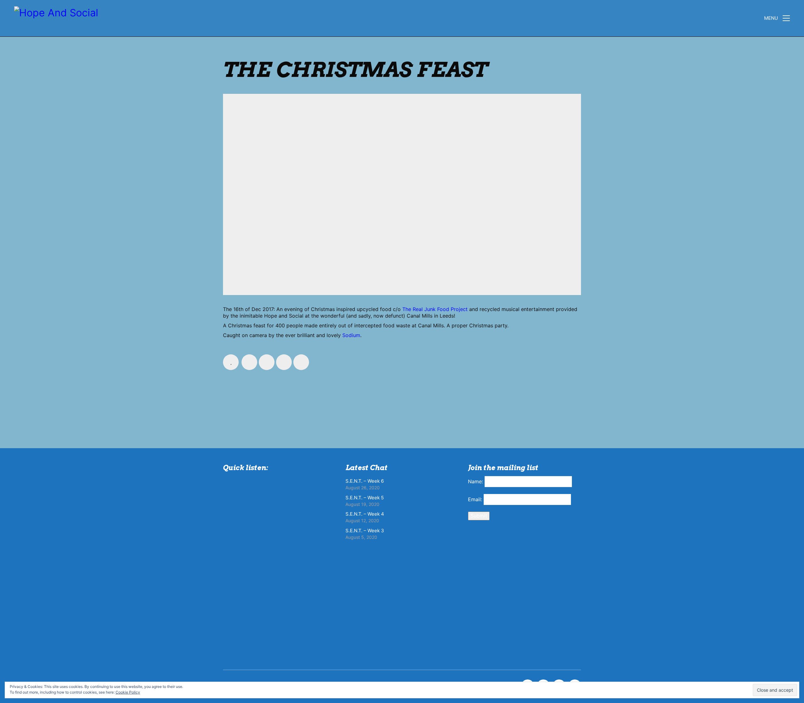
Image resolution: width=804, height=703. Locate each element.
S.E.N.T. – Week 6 (364, 481)
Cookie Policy (128, 692)
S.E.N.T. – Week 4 (364, 514)
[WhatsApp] (284, 362)
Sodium (351, 335)
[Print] (301, 362)
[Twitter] (266, 362)
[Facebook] (249, 362)
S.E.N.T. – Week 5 (364, 498)
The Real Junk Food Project (435, 309)
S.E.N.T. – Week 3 (364, 531)
